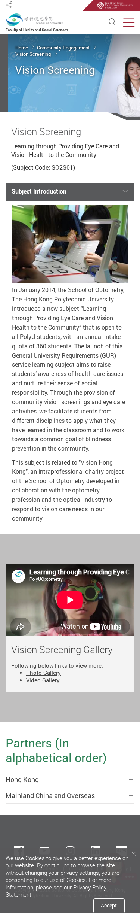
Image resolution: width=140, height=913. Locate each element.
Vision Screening (33, 54)
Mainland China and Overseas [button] (50, 795)
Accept (109, 905)
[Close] (133, 854)
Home (22, 47)
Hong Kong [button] (22, 779)
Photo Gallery (43, 672)
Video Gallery (43, 680)
